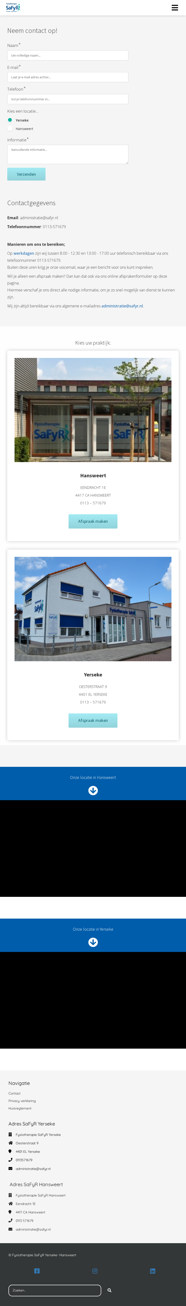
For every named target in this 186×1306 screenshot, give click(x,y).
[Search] (109, 1290)
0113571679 (24, 1160)
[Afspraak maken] (93, 530)
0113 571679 (24, 1221)
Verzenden (26, 174)
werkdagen (24, 253)
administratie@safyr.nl (122, 306)
